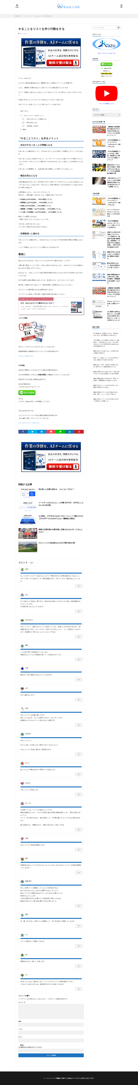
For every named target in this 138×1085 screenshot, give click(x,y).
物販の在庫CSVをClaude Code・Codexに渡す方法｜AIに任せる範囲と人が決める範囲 (106, 372)
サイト (20, 1037)
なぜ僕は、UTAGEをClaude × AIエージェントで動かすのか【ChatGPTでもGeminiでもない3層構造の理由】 (61, 517)
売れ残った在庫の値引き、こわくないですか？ (56, 489)
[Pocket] (51, 432)
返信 (79, 586)
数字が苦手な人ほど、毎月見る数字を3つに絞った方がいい (113, 266)
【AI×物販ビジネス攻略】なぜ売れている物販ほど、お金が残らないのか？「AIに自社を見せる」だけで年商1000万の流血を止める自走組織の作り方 (106, 343)
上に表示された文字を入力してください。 (30, 1047)
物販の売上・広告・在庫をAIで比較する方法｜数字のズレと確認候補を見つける (105, 365)
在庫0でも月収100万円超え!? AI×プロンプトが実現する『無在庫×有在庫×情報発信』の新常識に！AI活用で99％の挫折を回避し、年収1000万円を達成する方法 (113, 239)
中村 (26, 838)
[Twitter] (32, 432)
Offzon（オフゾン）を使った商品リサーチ (114, 303)
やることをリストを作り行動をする (43, 16)
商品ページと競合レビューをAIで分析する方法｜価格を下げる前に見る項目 (105, 359)
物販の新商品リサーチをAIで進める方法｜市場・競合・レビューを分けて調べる (105, 393)
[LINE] (60, 432)
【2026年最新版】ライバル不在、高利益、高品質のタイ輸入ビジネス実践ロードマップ (113, 155)
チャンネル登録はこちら (106, 103)
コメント (21, 1002)
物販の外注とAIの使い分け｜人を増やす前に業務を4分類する (113, 255)
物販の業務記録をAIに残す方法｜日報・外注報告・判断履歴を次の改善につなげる (113, 279)
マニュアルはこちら (26, 356)
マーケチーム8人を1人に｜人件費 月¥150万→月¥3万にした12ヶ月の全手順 (61, 504)
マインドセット (27, 16)
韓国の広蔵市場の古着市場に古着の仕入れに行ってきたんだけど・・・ (61, 530)
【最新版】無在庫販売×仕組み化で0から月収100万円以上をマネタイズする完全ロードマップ (113, 131)
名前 (19, 1021)
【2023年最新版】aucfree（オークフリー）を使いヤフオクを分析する (113, 224)
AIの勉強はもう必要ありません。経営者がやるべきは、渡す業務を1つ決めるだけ (105, 334)
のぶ (26, 594)
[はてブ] (41, 432)
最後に (24, 129)
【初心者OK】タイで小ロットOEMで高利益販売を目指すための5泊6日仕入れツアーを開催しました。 (114, 182)
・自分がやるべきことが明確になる (34, 119)
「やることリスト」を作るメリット (32, 115)
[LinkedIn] (69, 432)
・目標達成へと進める (30, 126)
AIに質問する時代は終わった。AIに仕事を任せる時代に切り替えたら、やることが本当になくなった (113, 316)
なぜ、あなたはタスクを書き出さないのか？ (37, 303)
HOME (19, 16)
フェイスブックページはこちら (28, 423)
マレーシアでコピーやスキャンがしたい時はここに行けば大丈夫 (113, 213)
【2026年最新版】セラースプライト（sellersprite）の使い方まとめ (113, 143)
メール (20, 1029)
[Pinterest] (79, 432)
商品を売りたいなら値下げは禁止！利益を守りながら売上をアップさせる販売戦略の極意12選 (113, 169)
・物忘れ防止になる (29, 122)
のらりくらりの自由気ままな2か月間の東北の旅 (57, 543)
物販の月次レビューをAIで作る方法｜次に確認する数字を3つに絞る (105, 386)
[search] (119, 28)
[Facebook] (23, 432)
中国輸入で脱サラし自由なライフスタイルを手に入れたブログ (75, 1078)
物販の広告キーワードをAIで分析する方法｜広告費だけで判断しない (105, 400)
